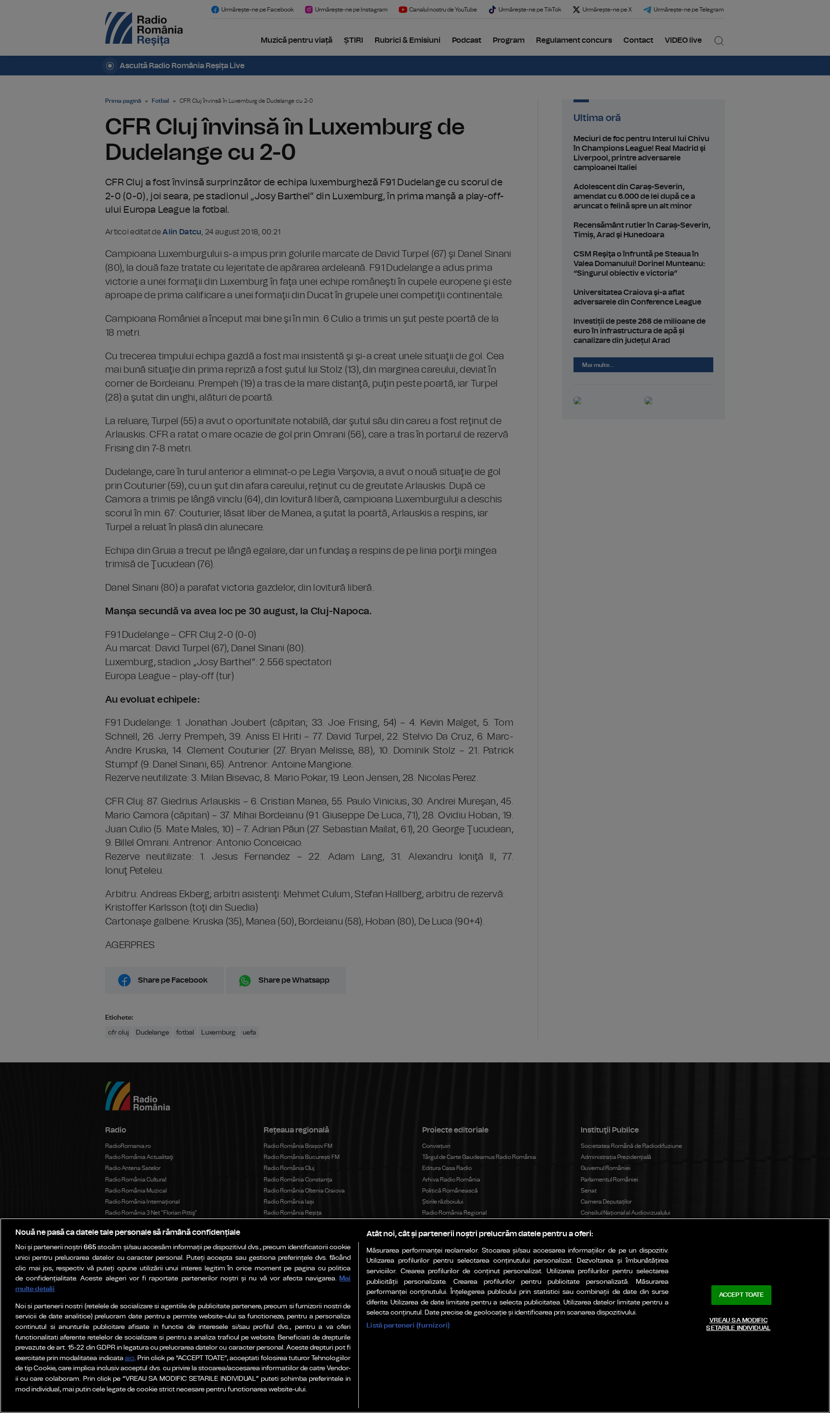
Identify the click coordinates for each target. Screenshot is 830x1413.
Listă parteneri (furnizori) (408, 1325)
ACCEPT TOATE (741, 1295)
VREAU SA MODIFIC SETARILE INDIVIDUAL (738, 1324)
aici (129, 1358)
